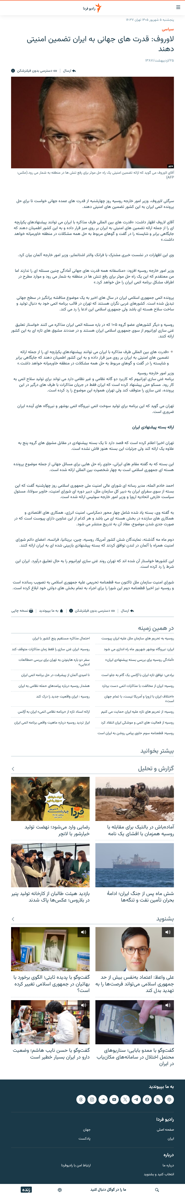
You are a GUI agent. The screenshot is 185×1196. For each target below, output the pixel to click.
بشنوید (165, 919)
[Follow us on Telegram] (136, 1099)
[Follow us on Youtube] (114, 1099)
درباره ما (168, 1165)
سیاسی (168, 29)
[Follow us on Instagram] (92, 1099)
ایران (171, 1138)
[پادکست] (60, 1190)
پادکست (85, 1138)
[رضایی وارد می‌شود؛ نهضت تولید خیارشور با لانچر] (50, 799)
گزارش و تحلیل (156, 769)
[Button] (69, 71)
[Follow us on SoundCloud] (103, 1099)
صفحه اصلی (165, 1130)
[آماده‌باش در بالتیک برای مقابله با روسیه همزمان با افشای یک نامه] (134, 799)
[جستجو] (157, 1190)
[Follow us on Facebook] (147, 1099)
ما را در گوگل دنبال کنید (108, 1190)
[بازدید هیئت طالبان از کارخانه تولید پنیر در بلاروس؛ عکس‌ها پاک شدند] (50, 865)
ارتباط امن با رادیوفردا (76, 1165)
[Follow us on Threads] (81, 1099)
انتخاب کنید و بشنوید (159, 1174)
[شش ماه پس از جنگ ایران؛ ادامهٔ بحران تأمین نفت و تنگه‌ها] (134, 865)
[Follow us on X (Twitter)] (125, 1099)
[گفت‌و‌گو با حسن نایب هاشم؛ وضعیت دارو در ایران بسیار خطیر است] (50, 1022)
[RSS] (158, 1099)
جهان (87, 1130)
